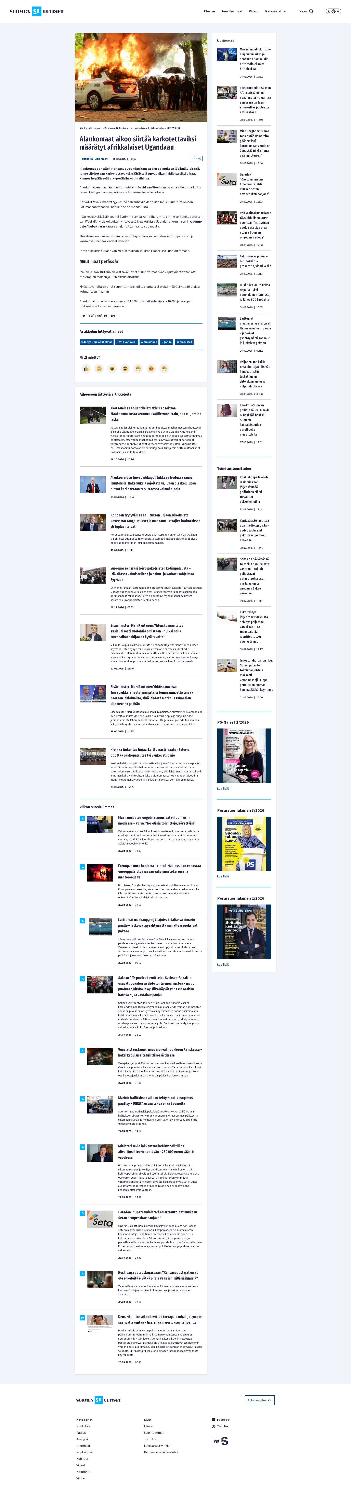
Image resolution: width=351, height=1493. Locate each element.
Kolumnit (83, 1472)
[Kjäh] (164, 369)
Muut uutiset (85, 1452)
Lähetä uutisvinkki (156, 1446)
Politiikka (86, 159)
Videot (254, 11)
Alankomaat (149, 342)
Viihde (80, 1478)
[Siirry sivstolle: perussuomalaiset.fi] (243, 1441)
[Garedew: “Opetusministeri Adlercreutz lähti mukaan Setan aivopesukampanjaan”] (227, 188)
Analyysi (82, 1439)
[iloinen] (99, 369)
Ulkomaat (101, 159)
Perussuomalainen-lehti (161, 1452)
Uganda (167, 342)
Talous (81, 1433)
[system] (334, 11)
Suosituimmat (232, 11)
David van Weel (126, 342)
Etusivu (209, 11)
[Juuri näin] (86, 369)
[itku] (112, 369)
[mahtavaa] (138, 369)
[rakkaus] (151, 369)
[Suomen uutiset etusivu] (37, 11)
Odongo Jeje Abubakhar (96, 342)
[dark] (329, 11)
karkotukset (184, 342)
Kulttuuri (82, 1459)
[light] (338, 11)
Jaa (195, 158)
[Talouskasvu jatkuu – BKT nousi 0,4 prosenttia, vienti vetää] (227, 265)
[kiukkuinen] (125, 369)
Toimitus (150, 1439)
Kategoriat (273, 11)
